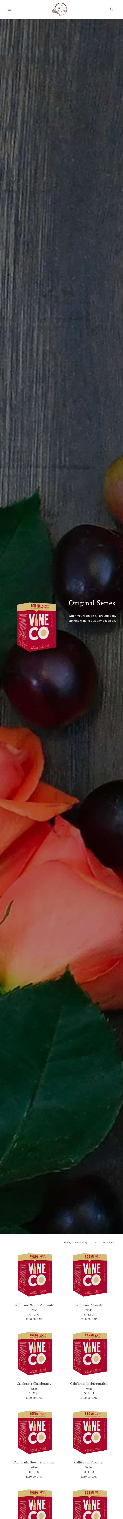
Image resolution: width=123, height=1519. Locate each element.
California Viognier (89, 1462)
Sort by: (68, 1242)
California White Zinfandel (34, 1305)
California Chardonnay (34, 1383)
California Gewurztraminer (34, 1462)
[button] (9, 9)
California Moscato (89, 1305)
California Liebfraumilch (89, 1383)
